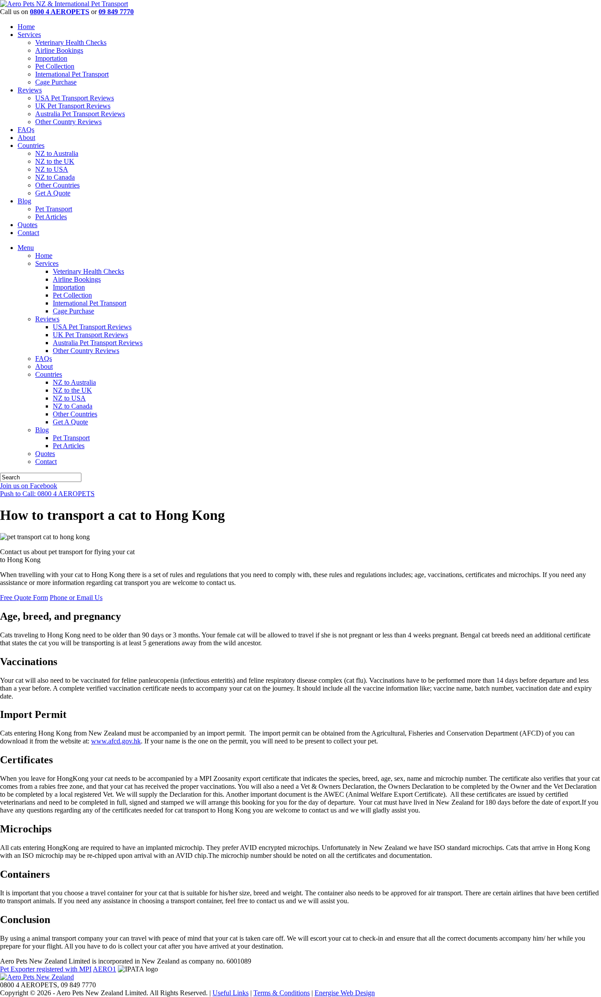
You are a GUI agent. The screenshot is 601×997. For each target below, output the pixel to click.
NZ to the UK (54, 161)
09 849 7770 (116, 11)
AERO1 (104, 969)
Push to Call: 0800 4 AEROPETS (47, 493)
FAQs (26, 129)
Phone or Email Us (76, 597)
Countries (31, 145)
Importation (51, 58)
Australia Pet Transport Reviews (80, 114)
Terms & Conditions (281, 993)
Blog (24, 201)
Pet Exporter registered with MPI (46, 969)
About (26, 137)
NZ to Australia (56, 153)
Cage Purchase (56, 82)
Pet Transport (53, 209)
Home (26, 26)
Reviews (30, 90)
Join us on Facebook (28, 485)
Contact (28, 232)
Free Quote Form (24, 597)
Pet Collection (54, 66)
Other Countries (57, 185)
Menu (26, 247)
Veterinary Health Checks (70, 42)
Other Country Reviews (68, 121)
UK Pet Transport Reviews (72, 106)
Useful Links (231, 993)
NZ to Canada (55, 177)
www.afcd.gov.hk (116, 741)
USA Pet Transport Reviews (74, 98)
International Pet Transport (72, 74)
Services (29, 34)
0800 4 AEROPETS (59, 11)
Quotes (27, 224)
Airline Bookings (59, 50)
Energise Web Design (345, 993)
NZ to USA (51, 169)
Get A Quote (52, 193)
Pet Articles (51, 217)
